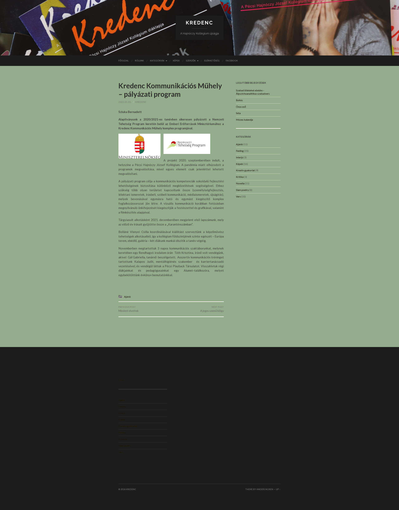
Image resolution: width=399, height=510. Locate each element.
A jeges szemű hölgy (212, 309)
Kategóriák (157, 60)
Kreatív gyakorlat (245, 170)
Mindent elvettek (128, 309)
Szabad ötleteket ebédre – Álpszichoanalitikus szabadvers (253, 92)
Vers (238, 196)
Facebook (232, 60)
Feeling (240, 150)
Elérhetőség (212, 60)
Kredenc (141, 102)
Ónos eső (241, 106)
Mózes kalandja (244, 119)
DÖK (121, 379)
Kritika (239, 176)
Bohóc (239, 100)
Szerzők (191, 60)
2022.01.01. (125, 102)
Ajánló (127, 296)
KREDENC (199, 23)
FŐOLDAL (123, 60)
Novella (240, 183)
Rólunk (139, 60)
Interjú (239, 157)
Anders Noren (265, 489)
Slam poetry (242, 189)
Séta (238, 113)
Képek (176, 60)
